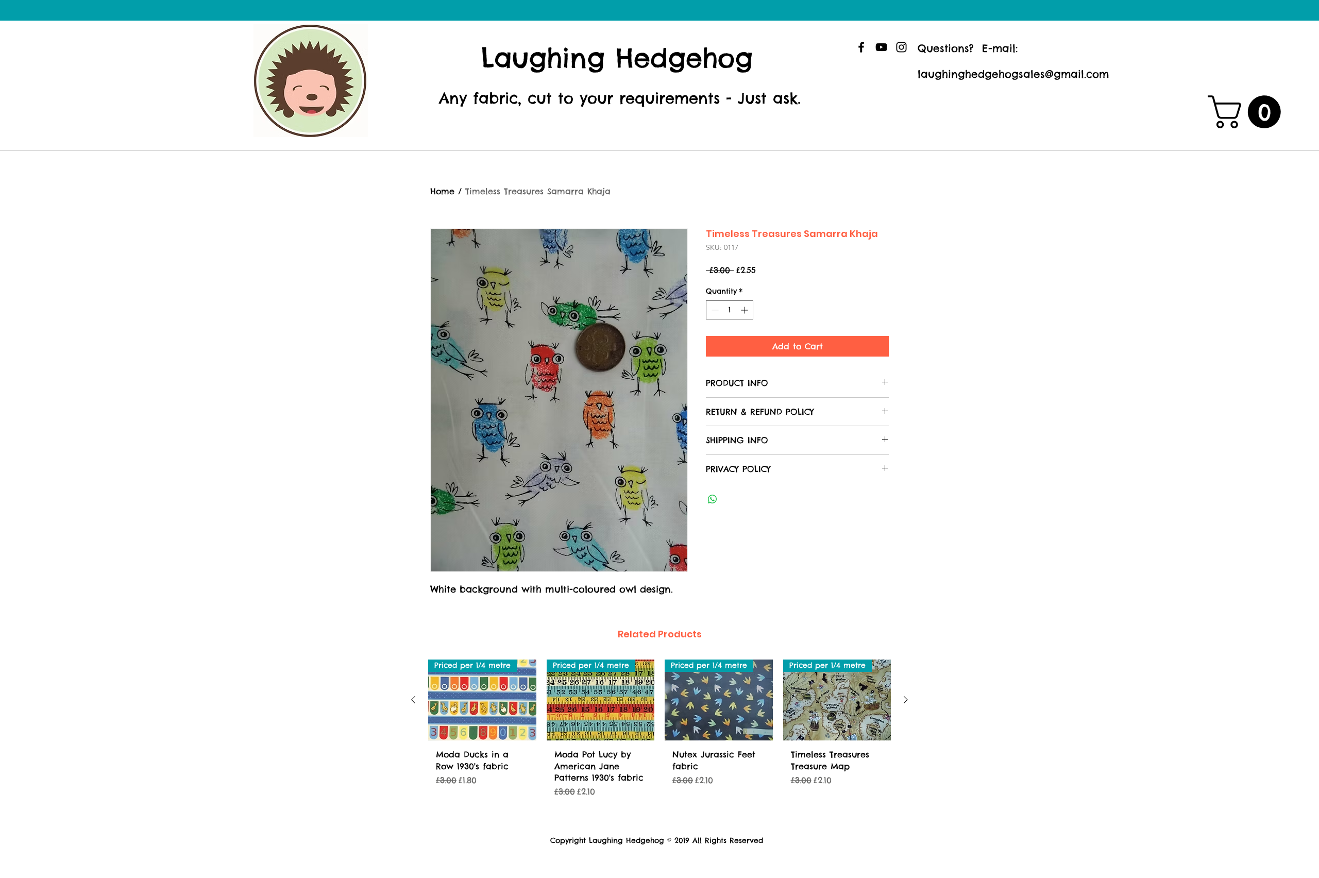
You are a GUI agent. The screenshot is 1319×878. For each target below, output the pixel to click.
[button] (1248, 111)
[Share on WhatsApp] (712, 499)
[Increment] (745, 310)
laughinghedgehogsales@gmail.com (1013, 73)
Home (442, 191)
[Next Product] (906, 700)
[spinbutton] (729, 310)
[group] (659, 738)
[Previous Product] (413, 700)
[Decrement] (713, 310)
